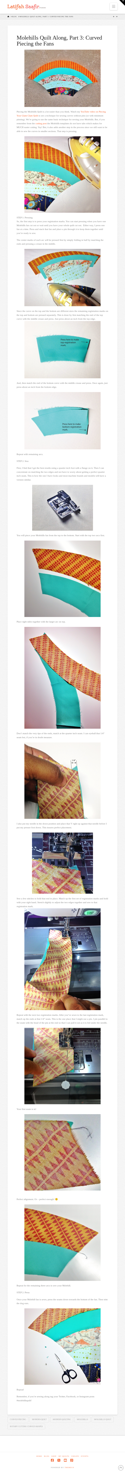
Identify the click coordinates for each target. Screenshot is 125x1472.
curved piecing (18, 1419)
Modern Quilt (39, 1419)
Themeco (69, 1467)
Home (39, 1456)
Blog (46, 1456)
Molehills (82, 1419)
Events (85, 1456)
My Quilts (64, 1456)
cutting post (41, 123)
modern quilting (62, 1419)
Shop (54, 1456)
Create (75, 1456)
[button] (114, 6)
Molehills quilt (102, 1419)
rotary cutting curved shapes (26, 1426)
